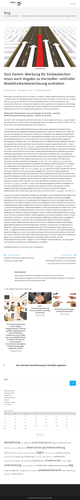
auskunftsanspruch (42, 442)
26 (56, 425)
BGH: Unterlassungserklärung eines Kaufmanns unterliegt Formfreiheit (40, 309)
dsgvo (40, 452)
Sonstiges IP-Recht (9, 402)
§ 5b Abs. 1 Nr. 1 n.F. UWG (60, 161)
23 (25, 425)
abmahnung (16, 247)
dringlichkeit (19, 453)
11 (46, 419)
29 (15, 428)
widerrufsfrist (7, 474)
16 (25, 422)
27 (66, 425)
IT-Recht (6, 400)
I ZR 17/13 (31, 146)
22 (15, 425)
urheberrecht (41, 465)
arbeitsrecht (27, 443)
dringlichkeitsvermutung (29, 453)
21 (5, 425)
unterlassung (25, 247)
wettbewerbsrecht (38, 247)
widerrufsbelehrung (68, 470)
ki (35, 457)
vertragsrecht (14, 470)
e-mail (46, 453)
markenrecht (59, 456)
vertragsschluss (24, 470)
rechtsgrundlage (25, 461)
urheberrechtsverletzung (57, 465)
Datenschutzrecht (9, 393)
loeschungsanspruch (47, 456)
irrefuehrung (29, 457)
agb (22, 443)
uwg (31, 247)
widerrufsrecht (17, 474)
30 (25, 428)
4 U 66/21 (14, 101)
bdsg (54, 443)
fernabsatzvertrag (9, 457)
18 (46, 422)
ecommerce (51, 453)
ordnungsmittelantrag (9, 461)
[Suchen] (73, 383)
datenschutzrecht (10, 453)
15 (15, 422)
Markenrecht (8, 395)
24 (36, 425)
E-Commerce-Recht (9, 398)
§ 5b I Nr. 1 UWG (63, 120)
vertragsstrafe (33, 470)
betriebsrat (7, 448)
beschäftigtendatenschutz (63, 443)
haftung (17, 457)
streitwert (64, 461)
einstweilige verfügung (62, 453)
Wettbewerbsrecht (44, 90)
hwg (22, 457)
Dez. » (42, 434)
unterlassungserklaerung (28, 465)
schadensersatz (52, 460)
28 (5, 428)
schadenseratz (37, 460)
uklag (69, 461)
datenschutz (21, 448)
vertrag (6, 470)
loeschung (38, 456)
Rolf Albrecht (11, 90)
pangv (18, 461)
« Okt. (38, 434)
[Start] (4, 16)
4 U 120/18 (8, 149)
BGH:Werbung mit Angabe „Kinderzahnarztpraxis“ (64, 310)
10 (36, 419)
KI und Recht (7, 404)
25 (46, 425)
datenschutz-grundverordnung (45, 447)
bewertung (14, 448)
